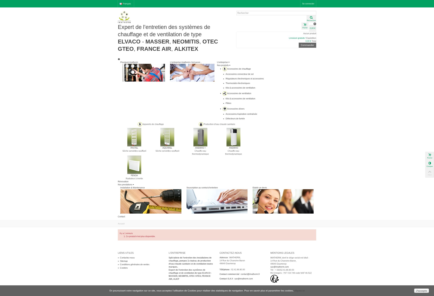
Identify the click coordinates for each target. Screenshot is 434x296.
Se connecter (308, 4)
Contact (121, 216)
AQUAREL (167, 148)
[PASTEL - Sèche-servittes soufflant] (134, 137)
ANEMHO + (200, 148)
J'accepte (421, 290)
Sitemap (123, 261)
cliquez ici (299, 290)
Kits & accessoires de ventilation (240, 88)
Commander (307, 45)
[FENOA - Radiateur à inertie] (134, 164)
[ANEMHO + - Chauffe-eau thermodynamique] (200, 137)
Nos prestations (125, 184)
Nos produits (223, 65)
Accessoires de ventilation (239, 93)
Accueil (121, 224)
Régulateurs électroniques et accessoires (245, 79)
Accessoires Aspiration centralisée (241, 114)
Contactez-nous (126, 258)
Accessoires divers (235, 108)
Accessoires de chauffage (239, 69)
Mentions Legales (282, 252)
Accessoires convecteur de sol (240, 74)
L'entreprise (222, 62)
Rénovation (123, 181)
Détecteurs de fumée (235, 118)
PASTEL (134, 148)
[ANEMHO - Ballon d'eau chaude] (233, 137)
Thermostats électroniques (238, 83)
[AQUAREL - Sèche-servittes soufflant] (167, 137)
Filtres (228, 103)
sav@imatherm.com (243, 279)
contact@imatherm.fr (250, 274)
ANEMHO (233, 148)
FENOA (134, 175)
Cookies (123, 268)
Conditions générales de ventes (133, 264)
